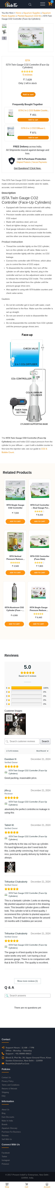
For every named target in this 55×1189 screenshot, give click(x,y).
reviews (27, 74)
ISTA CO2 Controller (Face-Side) (39, 557)
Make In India (7, 1121)
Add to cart (28, 94)
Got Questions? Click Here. (27, 168)
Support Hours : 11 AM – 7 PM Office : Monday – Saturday (20, 1049)
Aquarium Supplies (31, 13)
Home (18, 13)
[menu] (42, 4)
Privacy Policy (8, 1081)
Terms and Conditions (10, 1085)
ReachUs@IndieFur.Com (17, 1063)
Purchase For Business (11, 1132)
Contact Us (6, 1077)
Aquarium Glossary (9, 1128)
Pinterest (5, 1164)
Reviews (5, 1135)
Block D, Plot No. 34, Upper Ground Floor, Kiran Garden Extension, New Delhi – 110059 (28, 1059)
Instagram (6, 1160)
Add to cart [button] (15, 521)
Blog (3, 1113)
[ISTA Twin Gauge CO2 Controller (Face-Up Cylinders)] (6, 772)
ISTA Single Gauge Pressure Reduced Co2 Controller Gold (38, 609)
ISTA (27, 60)
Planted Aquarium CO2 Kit (29, 16)
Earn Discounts (8, 1117)
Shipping (5, 1092)
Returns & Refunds (9, 1089)
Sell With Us (7, 1139)
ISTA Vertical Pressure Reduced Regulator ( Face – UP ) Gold (15, 557)
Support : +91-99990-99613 (18, 1053)
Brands (4, 1124)
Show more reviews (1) (27, 981)
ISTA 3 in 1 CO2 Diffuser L (33, 128)
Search (45, 741)
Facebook (6, 1153)
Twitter (4, 1156)
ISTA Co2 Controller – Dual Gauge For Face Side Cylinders (39, 506)
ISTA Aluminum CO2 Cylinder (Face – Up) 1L (14, 609)
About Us (5, 1110)
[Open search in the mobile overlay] (30, 4)
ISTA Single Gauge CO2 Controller (15, 506)
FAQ (3, 1096)
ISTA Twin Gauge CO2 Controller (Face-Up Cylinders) (28, 772)
